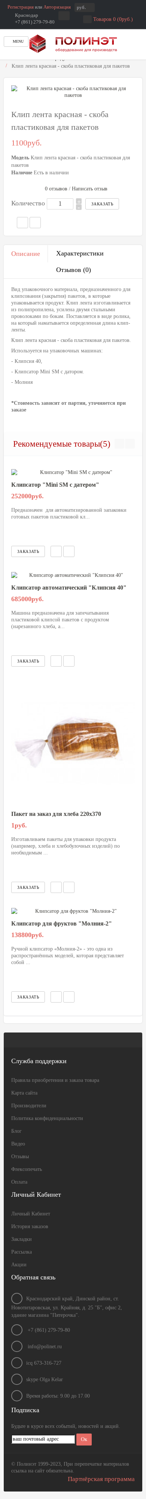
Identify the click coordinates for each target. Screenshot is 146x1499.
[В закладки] (56, 551)
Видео (18, 1144)
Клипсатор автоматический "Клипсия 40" (69, 587)
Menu (18, 41)
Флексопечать (26, 1169)
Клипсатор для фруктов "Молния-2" (61, 923)
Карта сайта (24, 1093)
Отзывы (20, 1156)
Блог (16, 1131)
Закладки (21, 1239)
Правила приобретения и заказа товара (55, 1080)
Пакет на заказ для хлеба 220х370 (56, 814)
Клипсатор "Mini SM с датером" (55, 484)
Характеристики (80, 253)
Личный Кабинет (30, 1214)
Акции (19, 1264)
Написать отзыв (89, 189)
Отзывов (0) (73, 269)
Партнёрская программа (101, 1479)
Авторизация (57, 7)
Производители (28, 1105)
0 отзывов (56, 189)
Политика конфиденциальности (47, 1118)
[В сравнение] (68, 551)
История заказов (29, 1226)
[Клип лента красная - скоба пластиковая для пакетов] (73, 92)
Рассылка (21, 1252)
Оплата (19, 1182)
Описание (25, 253)
